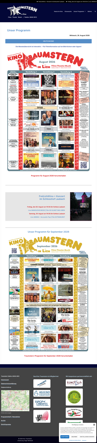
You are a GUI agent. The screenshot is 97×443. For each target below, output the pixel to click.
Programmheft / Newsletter (10, 417)
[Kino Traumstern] (22, 11)
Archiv (3, 420)
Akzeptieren (64, 436)
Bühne (90, 11)
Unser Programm (79, 11)
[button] (94, 424)
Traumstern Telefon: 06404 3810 (10, 376)
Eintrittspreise (6, 424)
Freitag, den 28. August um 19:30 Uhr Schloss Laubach (46, 207)
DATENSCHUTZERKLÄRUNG (75, 440)
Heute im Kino (58, 11)
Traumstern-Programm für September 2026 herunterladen (48, 356)
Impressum (84, 440)
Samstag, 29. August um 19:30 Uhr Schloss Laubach (47, 214)
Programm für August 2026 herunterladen (48, 176)
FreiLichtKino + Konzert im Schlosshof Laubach (33, 1)
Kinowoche (68, 11)
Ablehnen (74, 436)
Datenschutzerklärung (8, 383)
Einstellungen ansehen (87, 436)
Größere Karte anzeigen (6, 412)
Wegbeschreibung (6, 387)
